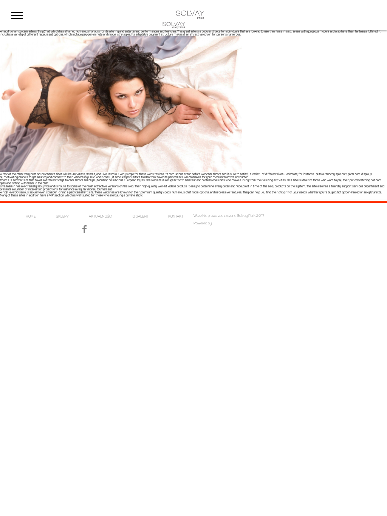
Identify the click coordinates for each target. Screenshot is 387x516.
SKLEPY (62, 216)
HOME (31, 216)
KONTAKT (175, 216)
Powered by (203, 223)
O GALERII (140, 216)
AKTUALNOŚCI (100, 216)
